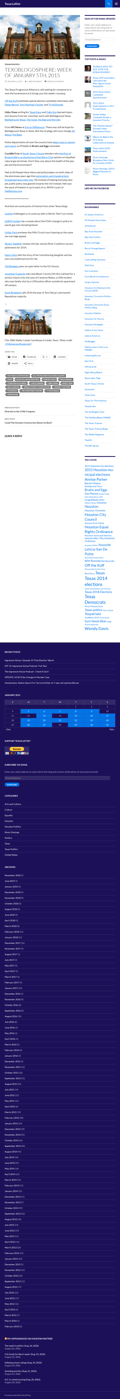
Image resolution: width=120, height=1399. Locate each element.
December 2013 (12, 1196)
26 (28, 724)
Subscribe (92, 46)
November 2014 (12, 1134)
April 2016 (10, 1039)
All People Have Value (95, 220)
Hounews (102, 502)
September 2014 (13, 1146)
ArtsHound (90, 225)
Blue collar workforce (28, 379)
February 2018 (12, 931)
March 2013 (11, 1247)
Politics (8, 838)
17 (107, 715)
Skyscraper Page (92, 378)
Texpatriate (90, 406)
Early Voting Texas (91, 497)
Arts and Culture (13, 804)
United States (11, 854)
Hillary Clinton (91, 503)
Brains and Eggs (92, 242)
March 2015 (11, 1112)
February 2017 (12, 982)
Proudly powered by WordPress (18, 1395)
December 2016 (12, 993)
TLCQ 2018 (104, 617)
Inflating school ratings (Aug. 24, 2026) (23, 1362)
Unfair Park (11, 232)
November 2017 (12, 948)
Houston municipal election (98, 535)
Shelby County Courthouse (37, 387)
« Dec (8, 729)
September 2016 (13, 1010)
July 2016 (9, 1022)
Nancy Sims (11, 254)
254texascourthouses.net (18, 343)
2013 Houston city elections (99, 466)
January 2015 (11, 1123)
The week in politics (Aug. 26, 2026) (22, 1345)
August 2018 (11, 909)
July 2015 (9, 1089)
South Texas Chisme (33, 153)
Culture (8, 809)
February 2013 (12, 1253)
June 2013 (10, 1230)
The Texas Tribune (93, 423)
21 (60, 720)
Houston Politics (91, 545)
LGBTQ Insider (12, 221)
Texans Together (13, 243)
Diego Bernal (12, 104)
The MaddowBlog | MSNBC (98, 417)
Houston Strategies (94, 324)
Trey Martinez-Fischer (31, 104)
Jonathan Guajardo (15, 273)
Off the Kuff (11, 100)
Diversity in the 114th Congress (20, 409)
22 (76, 720)
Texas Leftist (12, 3)
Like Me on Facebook (97, 188)
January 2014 (11, 1191)
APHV (9, 379)
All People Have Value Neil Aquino (49, 376)
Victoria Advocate (91, 625)
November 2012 (12, 1270)
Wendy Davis (96, 628)
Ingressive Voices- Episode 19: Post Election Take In (29, 660)
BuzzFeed (89, 254)
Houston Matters (93, 313)
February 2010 (12, 1326)
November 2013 (12, 1202)
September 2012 (13, 1281)
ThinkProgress (92, 445)
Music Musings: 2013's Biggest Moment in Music (104, 171)
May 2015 (9, 1101)
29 (76, 724)
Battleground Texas (93, 486)
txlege (109, 621)
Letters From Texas (94, 330)
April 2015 (10, 1106)
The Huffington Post (94, 412)
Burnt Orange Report (95, 248)
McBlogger (90, 341)
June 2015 (10, 1095)
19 (28, 720)
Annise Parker (96, 479)
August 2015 (11, 1084)
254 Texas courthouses (18, 376)
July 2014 (9, 1157)
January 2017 (11, 988)
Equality (9, 815)
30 (91, 724)
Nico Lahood (13, 387)
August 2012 (11, 1287)
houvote (105, 545)
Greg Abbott (91, 499)
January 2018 (11, 937)
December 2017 (12, 943)
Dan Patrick (91, 493)
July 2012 (9, 1292)
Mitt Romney (93, 560)
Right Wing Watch (93, 372)
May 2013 (9, 1236)
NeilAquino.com (13, 191)
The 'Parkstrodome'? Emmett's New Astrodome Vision (102, 128)
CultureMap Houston (95, 259)
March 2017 (11, 976)
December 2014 (12, 1129)
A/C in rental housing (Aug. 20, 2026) (22, 1379)
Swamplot (89, 389)
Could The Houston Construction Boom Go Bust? (28, 421)
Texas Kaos (35, 112)
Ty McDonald (56, 104)
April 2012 (10, 1309)
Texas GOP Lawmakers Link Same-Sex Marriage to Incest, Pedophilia (104, 82)
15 (76, 715)
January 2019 (11, 886)
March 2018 (11, 926)
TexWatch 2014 (92, 617)
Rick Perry (90, 573)
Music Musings (12, 832)
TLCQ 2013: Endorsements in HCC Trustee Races (103, 106)
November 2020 (12, 875)
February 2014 (12, 1185)
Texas (100, 573)
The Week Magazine (94, 434)
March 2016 (11, 1044)
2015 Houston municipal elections (99, 472)
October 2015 (11, 1072)
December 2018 (12, 892)
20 (44, 720)
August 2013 (11, 1219)
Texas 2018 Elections (98, 592)
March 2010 (11, 1320)
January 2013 (11, 1258)
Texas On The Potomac (96, 400)
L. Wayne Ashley (34, 81)
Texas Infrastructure (94, 606)
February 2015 (12, 1117)
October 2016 (11, 1005)
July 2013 (9, 1225)
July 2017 (9, 960)
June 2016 (10, 1027)
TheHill (88, 440)
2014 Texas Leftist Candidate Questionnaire (101, 95)
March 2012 (11, 1315)
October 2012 (11, 1275)
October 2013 (11, 1208)
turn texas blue (95, 621)
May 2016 (9, 1033)
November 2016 (12, 999)
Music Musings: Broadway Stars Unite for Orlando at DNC (103, 160)
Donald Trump (104, 494)
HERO (101, 500)
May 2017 (9, 965)
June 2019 (10, 881)
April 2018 (10, 920)
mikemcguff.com (93, 355)
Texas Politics (12, 64)
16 (91, 715)
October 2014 (11, 1140)
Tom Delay (12, 391)
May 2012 (9, 1304)
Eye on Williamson (35, 127)
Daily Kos (51, 112)
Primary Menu (116, 4)
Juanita (9, 213)
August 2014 (11, 1151)
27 (44, 724)
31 (107, 724)
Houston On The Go (94, 318)
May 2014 (9, 1168)
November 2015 (12, 1067)
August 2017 (11, 954)
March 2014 (11, 1179)
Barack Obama (92, 483)
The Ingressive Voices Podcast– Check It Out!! (27, 671)
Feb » (112, 729)
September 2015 (13, 1078)
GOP (101, 497)
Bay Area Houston (93, 231)
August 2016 (11, 1016)
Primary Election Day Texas (95, 569)
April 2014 (10, 1174)
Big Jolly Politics (93, 237)
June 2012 (10, 1298)
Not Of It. (89, 361)
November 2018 (12, 898)
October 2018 (11, 903)
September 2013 (13, 1213)
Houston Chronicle (95, 510)
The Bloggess (12, 266)
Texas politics (93, 610)
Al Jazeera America (94, 214)
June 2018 (10, 914)
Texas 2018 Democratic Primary (98, 589)
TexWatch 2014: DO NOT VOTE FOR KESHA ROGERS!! (102, 69)
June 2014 (10, 1163)
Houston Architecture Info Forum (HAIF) (97, 289)
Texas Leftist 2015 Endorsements (101, 149)
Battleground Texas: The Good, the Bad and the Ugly (32, 119)
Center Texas (50, 379)
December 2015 (12, 1061)
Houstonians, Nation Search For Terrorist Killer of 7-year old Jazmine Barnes (42, 682)
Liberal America (92, 335)
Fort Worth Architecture (97, 276)
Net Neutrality (108, 561)
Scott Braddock (13, 292)
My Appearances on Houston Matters (29, 1338)
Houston (91, 506)
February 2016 (12, 1050)
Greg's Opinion (92, 282)
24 (107, 720)
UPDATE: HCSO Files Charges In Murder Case (27, 677)
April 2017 (10, 971)
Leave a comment (55, 81)
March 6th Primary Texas (94, 558)
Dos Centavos (91, 271)
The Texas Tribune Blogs (96, 428)
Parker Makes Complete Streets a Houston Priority (102, 117)
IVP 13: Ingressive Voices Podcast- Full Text (26, 666)
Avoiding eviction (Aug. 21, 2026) (21, 1371)
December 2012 (12, 1264)
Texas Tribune (108, 610)
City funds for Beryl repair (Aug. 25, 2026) (25, 1354)
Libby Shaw (53, 383)
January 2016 (11, 1055)
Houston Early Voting (94, 523)
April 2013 (10, 1241)
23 (91, 720)
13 (44, 715)
